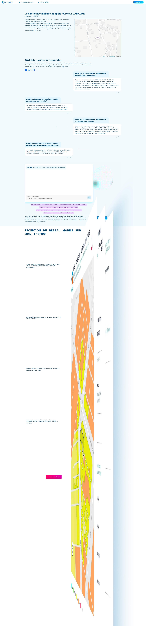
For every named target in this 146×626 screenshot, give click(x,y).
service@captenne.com (27, 2)
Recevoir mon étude (54, 477)
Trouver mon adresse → (97, 218)
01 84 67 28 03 (44, 2)
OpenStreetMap (112, 56)
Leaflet (104, 56)
